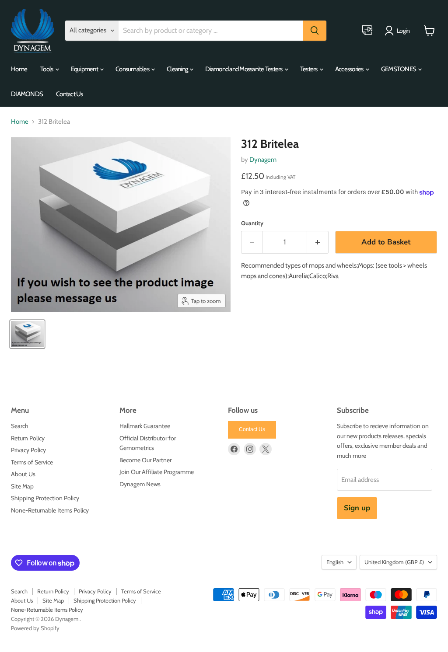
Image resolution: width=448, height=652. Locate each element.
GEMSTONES (399, 69)
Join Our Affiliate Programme (156, 472)
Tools (47, 69)
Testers (309, 69)
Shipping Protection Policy (45, 498)
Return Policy (28, 438)
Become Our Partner (145, 460)
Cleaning (178, 69)
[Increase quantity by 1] (318, 242)
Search (19, 426)
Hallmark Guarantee (144, 426)
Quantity (252, 223)
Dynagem (262, 160)
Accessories (349, 69)
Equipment (85, 69)
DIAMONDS (27, 94)
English (334, 561)
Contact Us (69, 94)
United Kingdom (394, 561)
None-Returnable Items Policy (50, 510)
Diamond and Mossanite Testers (244, 69)
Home (19, 69)
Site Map (22, 486)
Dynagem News (140, 484)
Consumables (133, 69)
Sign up (357, 508)
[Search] (314, 31)
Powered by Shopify (35, 627)
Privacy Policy (28, 450)
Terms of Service (32, 462)
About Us (23, 474)
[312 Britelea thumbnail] (27, 334)
